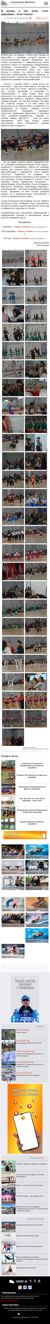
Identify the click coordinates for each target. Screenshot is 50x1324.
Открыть (17, 227)
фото (38, 18)
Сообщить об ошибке (29, 747)
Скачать (26, 227)
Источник (46, 749)
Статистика (22, 1320)
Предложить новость (9, 1301)
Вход (30, 1320)
